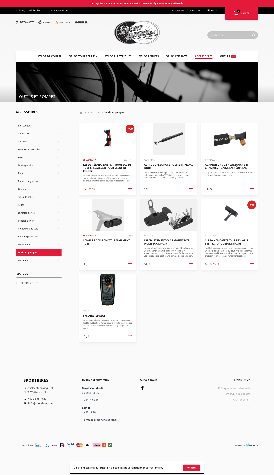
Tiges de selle (38, 196)
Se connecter (177, 10)
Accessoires (203, 56)
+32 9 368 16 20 (59, 10)
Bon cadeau (38, 125)
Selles (38, 204)
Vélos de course (50, 56)
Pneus (38, 157)
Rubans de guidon (38, 181)
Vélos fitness (149, 56)
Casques (38, 141)
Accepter (191, 467)
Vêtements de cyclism (38, 149)
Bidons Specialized (38, 236)
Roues (38, 173)
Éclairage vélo (38, 165)
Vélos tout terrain (83, 56)
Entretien (38, 260)
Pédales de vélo (38, 220)
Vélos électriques (118, 56)
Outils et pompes (38, 252)
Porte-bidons (38, 244)
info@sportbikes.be (29, 10)
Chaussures (38, 133)
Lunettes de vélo (38, 212)
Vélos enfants (176, 56)
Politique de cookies (238, 394)
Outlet (227, 56)
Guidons (38, 189)
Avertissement (241, 399)
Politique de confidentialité (234, 388)
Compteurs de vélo (38, 228)
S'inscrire (195, 10)
